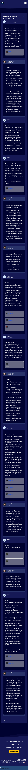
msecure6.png (10, 363)
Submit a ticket (14, 751)
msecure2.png (10, 188)
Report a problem (12, 12)
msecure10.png (11, 560)
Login (4, 720)
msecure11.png (11, 553)
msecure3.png (10, 313)
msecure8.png (10, 487)
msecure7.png (10, 494)
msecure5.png (10, 320)
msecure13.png (11, 656)
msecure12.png (11, 663)
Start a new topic (21, 16)
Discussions (4, 12)
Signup (9, 720)
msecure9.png (10, 480)
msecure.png (10, 51)
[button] (25, 2)
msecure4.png (10, 327)
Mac (18, 12)
